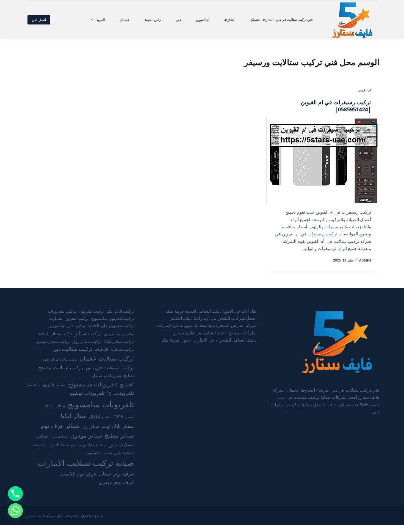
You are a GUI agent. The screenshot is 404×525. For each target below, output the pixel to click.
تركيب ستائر (87, 333)
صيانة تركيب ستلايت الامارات (85, 462)
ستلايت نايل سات (119, 452)
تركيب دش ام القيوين (66, 325)
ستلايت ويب (93, 453)
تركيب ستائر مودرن (53, 341)
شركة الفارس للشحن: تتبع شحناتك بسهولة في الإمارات (206, 325)
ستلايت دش (121, 444)
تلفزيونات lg (120, 393)
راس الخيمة (153, 19)
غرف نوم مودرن (116, 482)
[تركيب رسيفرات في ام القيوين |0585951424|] (323, 161)
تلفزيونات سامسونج (101, 404)
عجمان (124, 19)
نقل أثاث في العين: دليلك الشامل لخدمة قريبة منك (211, 311)
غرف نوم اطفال (116, 473)
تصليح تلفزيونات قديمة (46, 384)
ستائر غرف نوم (60, 426)
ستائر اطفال (100, 416)
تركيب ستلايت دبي (72, 349)
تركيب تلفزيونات (62, 311)
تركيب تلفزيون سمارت (68, 318)
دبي (178, 19)
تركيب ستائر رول (87, 341)
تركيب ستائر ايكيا (119, 341)
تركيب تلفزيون (91, 311)
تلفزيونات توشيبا (87, 393)
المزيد (100, 19)
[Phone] (15, 493)
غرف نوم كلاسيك (77, 473)
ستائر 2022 (55, 405)
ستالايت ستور (59, 436)
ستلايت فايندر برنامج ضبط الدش (78, 444)
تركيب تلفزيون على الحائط (111, 325)
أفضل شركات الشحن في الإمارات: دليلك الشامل (212, 318)
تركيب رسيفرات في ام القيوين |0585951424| (336, 105)
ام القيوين (202, 19)
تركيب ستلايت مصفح (60, 367)
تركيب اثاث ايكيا (120, 311)
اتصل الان (39, 19)
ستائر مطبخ (119, 435)
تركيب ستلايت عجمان (106, 358)
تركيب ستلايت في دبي (110, 367)
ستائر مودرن (86, 435)
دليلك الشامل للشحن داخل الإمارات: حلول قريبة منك (208, 340)
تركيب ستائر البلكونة (54, 333)
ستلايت (42, 436)
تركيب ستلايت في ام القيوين (59, 359)
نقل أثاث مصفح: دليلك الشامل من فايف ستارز (214, 333)
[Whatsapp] (15, 510)
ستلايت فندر (39, 445)
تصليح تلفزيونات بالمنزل (113, 375)
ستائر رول (90, 426)
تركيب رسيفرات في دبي (119, 334)
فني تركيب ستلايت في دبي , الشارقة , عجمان (281, 19)
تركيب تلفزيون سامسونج (112, 318)
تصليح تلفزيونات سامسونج (101, 384)
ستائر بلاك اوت (118, 426)
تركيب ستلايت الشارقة (114, 349)
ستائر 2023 (123, 416)
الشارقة (229, 19)
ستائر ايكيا (74, 416)
